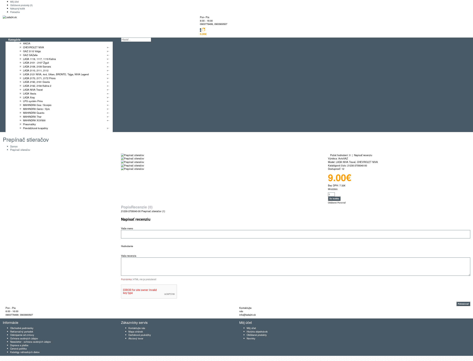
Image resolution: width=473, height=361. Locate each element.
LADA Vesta (29, 93)
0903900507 (220, 24)
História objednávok (257, 331)
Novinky (251, 338)
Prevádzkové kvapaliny (35, 128)
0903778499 (206, 24)
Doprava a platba (19, 345)
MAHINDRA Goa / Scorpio (37, 105)
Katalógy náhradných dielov (25, 352)
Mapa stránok (135, 331)
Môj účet (14, 1)
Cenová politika (18, 348)
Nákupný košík (17, 8)
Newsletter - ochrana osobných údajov (30, 341)
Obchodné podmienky (21, 328)
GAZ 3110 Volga (32, 51)
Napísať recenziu (363, 155)
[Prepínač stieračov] (132, 155)
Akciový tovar (135, 338)
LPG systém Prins (33, 101)
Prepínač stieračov (20, 149)
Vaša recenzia (128, 255)
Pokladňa (15, 12)
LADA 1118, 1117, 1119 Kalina (39, 59)
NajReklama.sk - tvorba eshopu (35, 357)
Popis (126, 207)
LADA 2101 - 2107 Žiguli (36, 62)
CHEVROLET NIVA (33, 47)
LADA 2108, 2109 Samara (37, 66)
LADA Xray (29, 97)
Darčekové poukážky (139, 335)
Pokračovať (463, 303)
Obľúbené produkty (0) (21, 5)
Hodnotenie (127, 246)
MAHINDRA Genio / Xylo (36, 109)
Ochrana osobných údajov (24, 338)
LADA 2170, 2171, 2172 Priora (39, 78)
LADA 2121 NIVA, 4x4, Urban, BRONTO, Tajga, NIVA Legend (56, 74)
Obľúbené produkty (257, 335)
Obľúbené (332, 202)
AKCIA (26, 43)
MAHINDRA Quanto (33, 112)
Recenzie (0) (142, 207)
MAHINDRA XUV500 (34, 120)
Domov (14, 146)
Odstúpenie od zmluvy (22, 335)
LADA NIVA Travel (33, 89)
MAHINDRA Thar (32, 116)
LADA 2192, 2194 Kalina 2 (37, 85)
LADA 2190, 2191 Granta (36, 82)
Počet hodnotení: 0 (340, 155)
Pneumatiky (29, 124)
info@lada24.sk (247, 314)
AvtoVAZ (343, 158)
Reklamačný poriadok (21, 331)
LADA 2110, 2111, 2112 (35, 70)
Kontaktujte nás (136, 328)
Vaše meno (127, 228)
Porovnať (341, 202)
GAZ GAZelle (30, 55)
